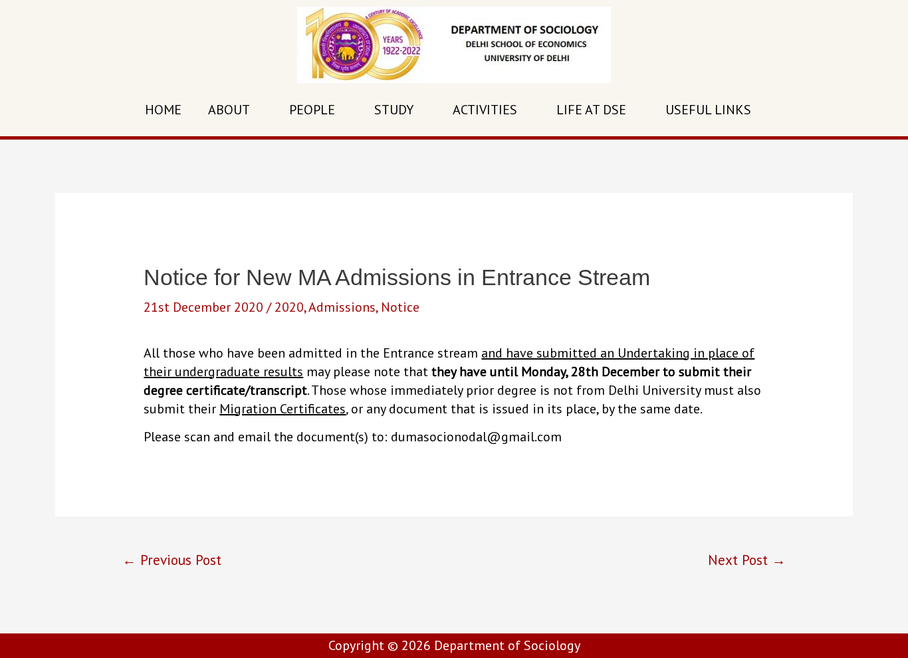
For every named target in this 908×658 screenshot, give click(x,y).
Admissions (342, 307)
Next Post (747, 559)
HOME (163, 109)
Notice (400, 307)
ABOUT (229, 109)
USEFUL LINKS (708, 109)
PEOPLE (312, 109)
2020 (289, 307)
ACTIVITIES (485, 109)
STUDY (393, 109)
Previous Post (171, 559)
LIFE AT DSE (591, 109)
